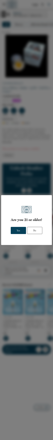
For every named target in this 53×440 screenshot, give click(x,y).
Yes (18, 230)
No (34, 230)
